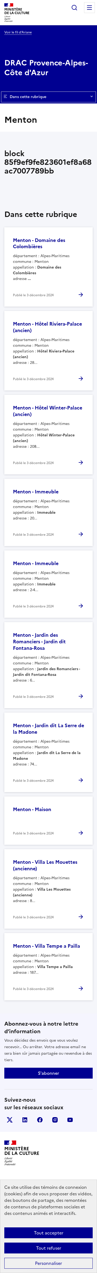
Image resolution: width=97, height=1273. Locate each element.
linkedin (24, 1119)
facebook (39, 1119)
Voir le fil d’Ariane (18, 32)
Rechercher (74, 7)
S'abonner (48, 1073)
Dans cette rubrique (28, 97)
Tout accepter (48, 1233)
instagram (55, 1119)
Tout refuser (48, 1248)
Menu (89, 7)
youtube (70, 1119)
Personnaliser (48, 1263)
